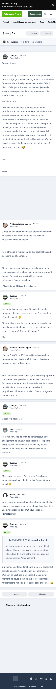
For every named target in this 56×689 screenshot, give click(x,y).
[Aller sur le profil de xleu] (5, 430)
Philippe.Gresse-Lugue (20, 224)
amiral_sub (15, 494)
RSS (41, 687)
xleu (11, 429)
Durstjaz (14, 42)
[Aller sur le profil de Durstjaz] (4, 41)
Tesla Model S (35, 42)
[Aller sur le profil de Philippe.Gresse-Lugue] (5, 225)
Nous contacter (19, 687)
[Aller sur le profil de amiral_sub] (5, 495)
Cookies (32, 687)
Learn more (5, 5)
